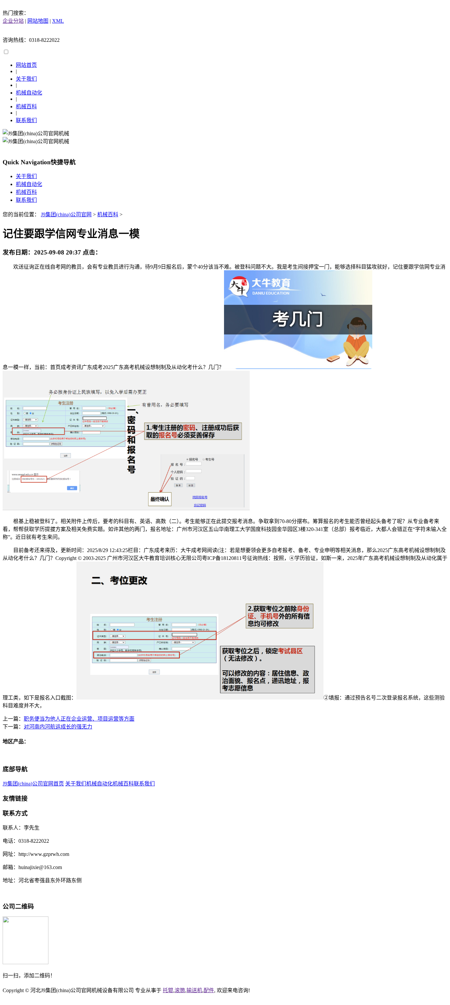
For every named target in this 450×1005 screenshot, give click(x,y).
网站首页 (26, 65)
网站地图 (37, 21)
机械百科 (26, 106)
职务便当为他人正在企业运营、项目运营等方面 (79, 719)
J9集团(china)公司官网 (66, 214)
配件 (209, 990)
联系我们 (26, 120)
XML (58, 21)
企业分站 (13, 21)
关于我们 (26, 79)
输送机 (194, 990)
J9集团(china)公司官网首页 (33, 783)
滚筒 (180, 990)
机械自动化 (29, 92)
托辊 (168, 990)
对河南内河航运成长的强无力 (58, 726)
